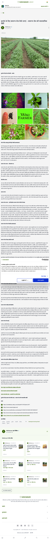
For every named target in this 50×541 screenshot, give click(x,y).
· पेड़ (30, 464)
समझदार (3, 423)
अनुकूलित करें (24, 280)
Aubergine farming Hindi (34, 421)
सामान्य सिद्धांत (5, 467)
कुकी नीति (31, 532)
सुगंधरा (8, 423)
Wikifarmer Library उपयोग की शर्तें (22, 532)
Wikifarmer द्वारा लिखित (12, 430)
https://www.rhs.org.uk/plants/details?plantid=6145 (16, 415)
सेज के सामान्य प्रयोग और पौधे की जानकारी (9, 390)
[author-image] (3, 431)
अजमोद (3, 421)
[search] (36, 537)
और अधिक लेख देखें (7, 490)
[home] (2, 537)
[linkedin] (17, 525)
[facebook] (21, 525)
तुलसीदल (8, 421)
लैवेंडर (20, 421)
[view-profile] (47, 431)
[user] (47, 537)
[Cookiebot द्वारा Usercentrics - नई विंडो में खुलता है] (43, 260)
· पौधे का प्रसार (10, 467)
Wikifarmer (8, 27)
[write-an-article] (25, 537)
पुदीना (12, 421)
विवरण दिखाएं (43, 276)
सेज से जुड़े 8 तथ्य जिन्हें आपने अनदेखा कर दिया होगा (11, 387)
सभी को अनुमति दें (41, 280)
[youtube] (25, 525)
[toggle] (2, 2)
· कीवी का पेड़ (33, 464)
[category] (14, 537)
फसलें (28, 464)
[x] (32, 525)
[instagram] (28, 525)
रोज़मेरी (16, 421)
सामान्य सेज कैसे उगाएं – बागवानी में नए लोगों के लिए (10, 394)
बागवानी (4, 450)
